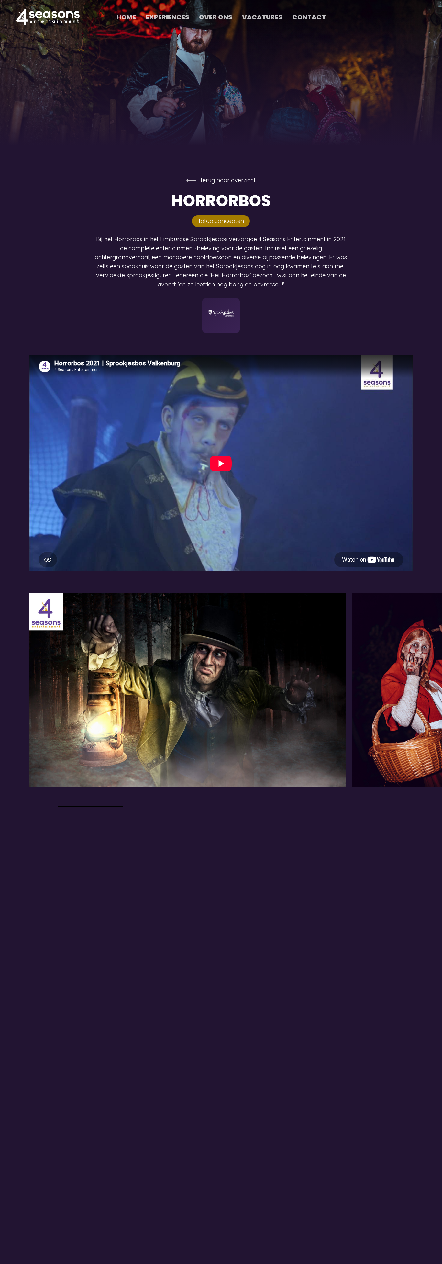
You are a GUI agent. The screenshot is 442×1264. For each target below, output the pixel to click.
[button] (228, 180)
